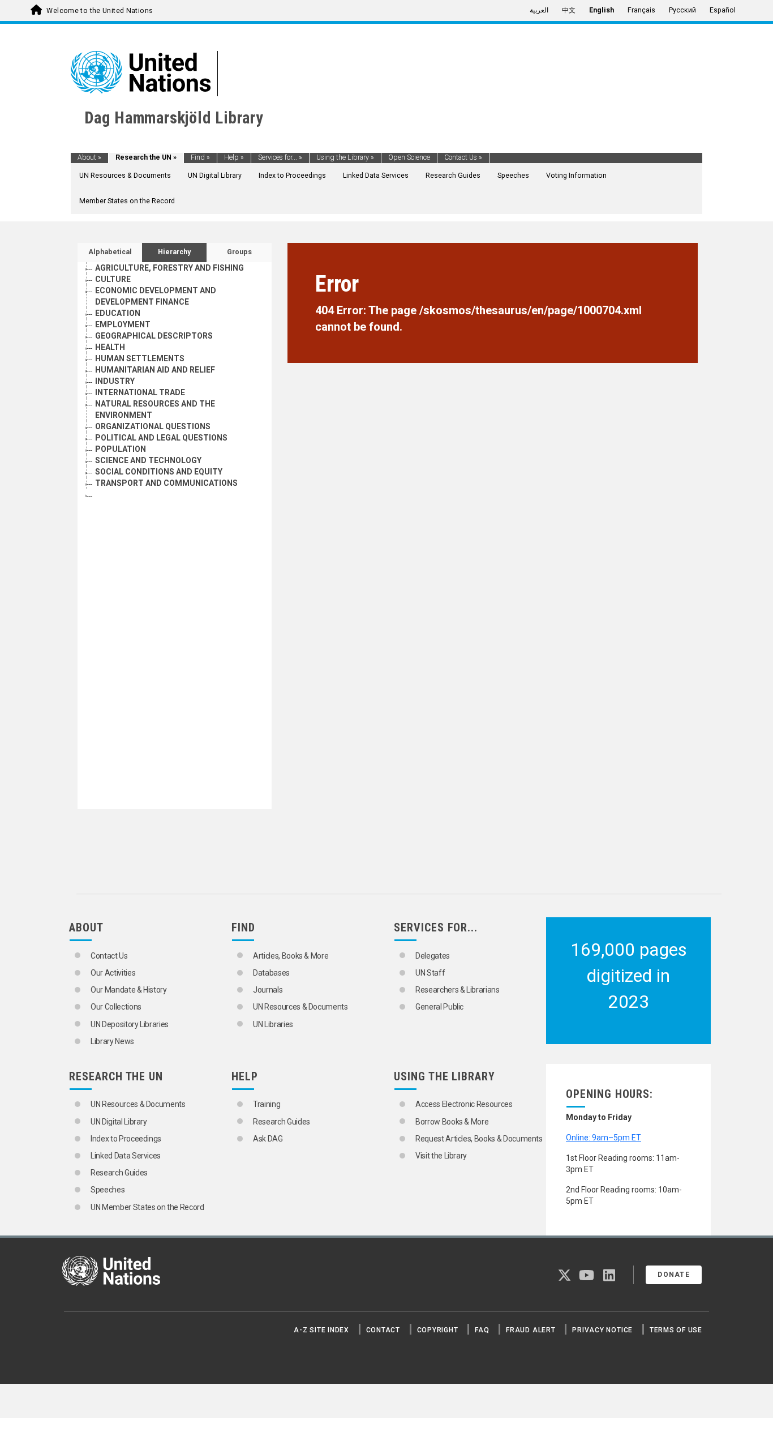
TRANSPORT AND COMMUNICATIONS (166, 483)
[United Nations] (141, 71)
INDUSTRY (115, 381)
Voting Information (576, 175)
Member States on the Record (127, 201)
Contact (383, 1330)
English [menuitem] (601, 10)
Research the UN (146, 157)
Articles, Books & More (290, 955)
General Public (439, 1006)
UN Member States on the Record (147, 1207)
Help (234, 157)
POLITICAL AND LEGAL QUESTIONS (161, 437)
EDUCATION (117, 313)
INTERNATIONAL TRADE (140, 392)
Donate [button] (674, 1275)
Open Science (409, 157)
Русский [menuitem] (682, 10)
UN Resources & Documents (125, 175)
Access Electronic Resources (464, 1104)
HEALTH (110, 347)
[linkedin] (609, 1277)
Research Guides (453, 175)
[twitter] (564, 1277)
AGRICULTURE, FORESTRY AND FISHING (169, 267)
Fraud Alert (530, 1330)
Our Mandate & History (129, 989)
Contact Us (463, 157)
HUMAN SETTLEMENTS (139, 358)
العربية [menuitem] (539, 10)
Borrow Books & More (451, 1121)
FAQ (482, 1330)
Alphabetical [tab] (110, 252)
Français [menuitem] (641, 10)
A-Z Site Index (321, 1330)
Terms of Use (676, 1330)
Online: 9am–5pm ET (603, 1137)
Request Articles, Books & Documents (479, 1138)
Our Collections (116, 1006)
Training (266, 1104)
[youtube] (586, 1277)
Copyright (437, 1330)
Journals (267, 989)
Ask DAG (268, 1138)
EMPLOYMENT (123, 324)
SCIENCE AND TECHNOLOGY (148, 460)
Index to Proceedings (292, 175)
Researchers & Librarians (457, 989)
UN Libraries (273, 1024)
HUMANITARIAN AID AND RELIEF (155, 369)
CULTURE (113, 279)
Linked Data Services (376, 175)
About (89, 157)
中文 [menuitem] (569, 10)
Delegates (432, 955)
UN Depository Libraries (130, 1024)
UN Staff (430, 972)
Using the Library (345, 157)
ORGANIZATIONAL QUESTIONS (153, 426)
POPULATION (120, 449)
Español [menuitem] (723, 10)
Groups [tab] (239, 252)
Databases (271, 972)
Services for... (280, 157)
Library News (112, 1041)
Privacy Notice (602, 1330)
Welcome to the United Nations (99, 11)
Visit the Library (441, 1155)
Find (200, 157)
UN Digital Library (215, 175)
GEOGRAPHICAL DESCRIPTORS (154, 335)
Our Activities (113, 972)
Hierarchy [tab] (174, 252)
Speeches (513, 175)
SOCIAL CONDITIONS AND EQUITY (158, 471)
